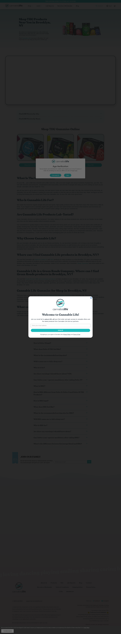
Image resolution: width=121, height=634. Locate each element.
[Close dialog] (91, 298)
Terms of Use (76, 334)
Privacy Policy (67, 334)
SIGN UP (60, 330)
